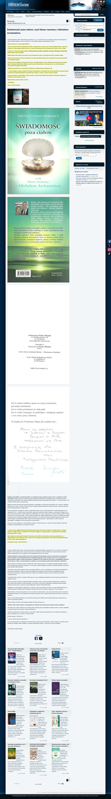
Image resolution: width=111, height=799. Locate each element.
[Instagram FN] (109, 249)
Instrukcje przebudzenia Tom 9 (38, 680)
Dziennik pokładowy (37, 11)
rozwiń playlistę (88, 140)
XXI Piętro (46, 11)
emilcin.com (100, 68)
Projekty (58, 11)
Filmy (52, 11)
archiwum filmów (97, 127)
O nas (17, 11)
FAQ (63, 11)
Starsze (60, 643)
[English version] (98, 2)
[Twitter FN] (109, 245)
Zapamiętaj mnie (87, 29)
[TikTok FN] (109, 253)
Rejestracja (98, 20)
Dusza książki (11, 711)
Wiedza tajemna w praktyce (60, 680)
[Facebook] (36, 638)
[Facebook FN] (109, 241)
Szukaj (102, 14)
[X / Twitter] (40, 638)
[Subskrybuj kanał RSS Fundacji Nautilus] (101, 2)
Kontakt (68, 11)
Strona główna (10, 11)
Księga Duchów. (56, 649)
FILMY (22, 23)
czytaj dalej (20, 676)
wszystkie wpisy (99, 87)
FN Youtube (98, 101)
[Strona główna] (24, 9)
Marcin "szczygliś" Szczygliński (97, 792)
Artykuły (23, 11)
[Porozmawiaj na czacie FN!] (104, 2)
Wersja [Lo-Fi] (39, 792)
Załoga (28, 11)
